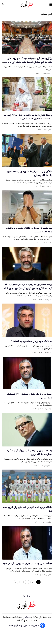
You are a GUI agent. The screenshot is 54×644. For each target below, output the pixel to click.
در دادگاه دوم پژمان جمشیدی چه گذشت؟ (31, 341)
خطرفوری (26, 617)
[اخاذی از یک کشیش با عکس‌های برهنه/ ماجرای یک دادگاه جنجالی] (27, 150)
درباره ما (27, 596)
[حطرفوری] (27, 4)
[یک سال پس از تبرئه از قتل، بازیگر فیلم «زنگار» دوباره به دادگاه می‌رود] (27, 429)
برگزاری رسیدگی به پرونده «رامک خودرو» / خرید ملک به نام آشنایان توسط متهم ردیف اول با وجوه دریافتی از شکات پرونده (28, 62)
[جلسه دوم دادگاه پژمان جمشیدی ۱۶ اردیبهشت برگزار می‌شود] (27, 373)
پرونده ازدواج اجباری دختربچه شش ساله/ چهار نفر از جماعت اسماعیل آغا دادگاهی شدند (28, 117)
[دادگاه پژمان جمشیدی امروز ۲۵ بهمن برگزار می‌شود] (27, 543)
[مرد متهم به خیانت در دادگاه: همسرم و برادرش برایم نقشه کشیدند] (27, 207)
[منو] (50, 4)
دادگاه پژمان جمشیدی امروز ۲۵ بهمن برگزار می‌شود (27, 564)
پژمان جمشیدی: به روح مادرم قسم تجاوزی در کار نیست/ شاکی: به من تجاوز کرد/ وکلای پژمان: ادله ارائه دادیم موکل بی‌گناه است (28, 288)
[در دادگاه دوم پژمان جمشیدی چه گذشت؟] (27, 320)
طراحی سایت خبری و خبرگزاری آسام (24, 625)
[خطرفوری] (27, 605)
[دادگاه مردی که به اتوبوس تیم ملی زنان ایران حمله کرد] (27, 486)
